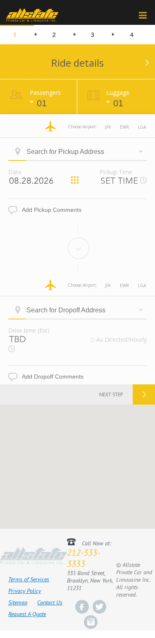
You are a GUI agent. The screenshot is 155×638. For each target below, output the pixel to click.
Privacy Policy (24, 591)
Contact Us (49, 602)
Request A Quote (27, 614)
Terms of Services (28, 579)
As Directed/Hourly (121, 339)
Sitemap (17, 602)
